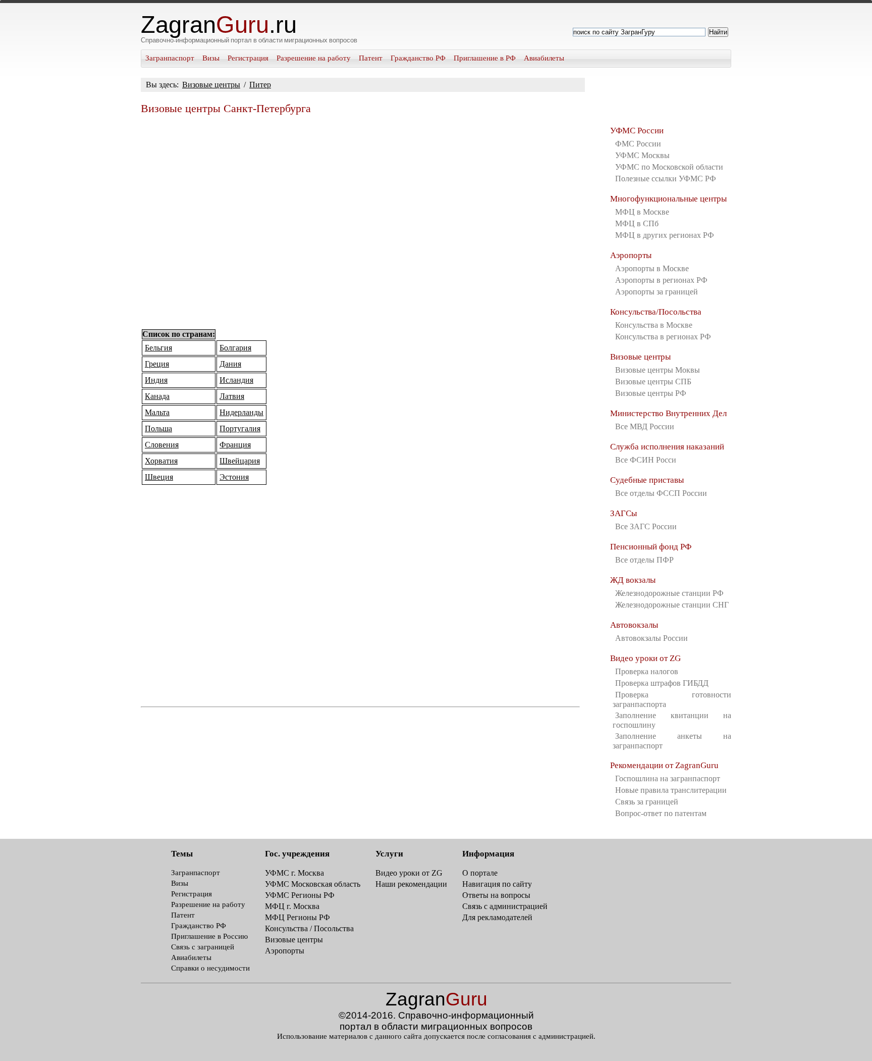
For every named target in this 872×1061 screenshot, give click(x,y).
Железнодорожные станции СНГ (672, 604)
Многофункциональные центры (668, 199)
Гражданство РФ (418, 58)
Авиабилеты (544, 58)
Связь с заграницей (202, 947)
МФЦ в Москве (642, 212)
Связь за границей (646, 801)
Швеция (159, 477)
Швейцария (240, 461)
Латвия (232, 396)
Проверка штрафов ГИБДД (661, 683)
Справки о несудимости (210, 968)
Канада (157, 396)
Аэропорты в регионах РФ (661, 280)
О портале (480, 873)
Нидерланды (241, 412)
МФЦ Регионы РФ (297, 917)
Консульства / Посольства (309, 928)
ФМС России (638, 143)
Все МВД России (644, 426)
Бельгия (158, 347)
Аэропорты (630, 255)
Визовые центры (211, 84)
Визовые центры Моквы (657, 370)
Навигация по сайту (497, 884)
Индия (156, 380)
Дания (230, 364)
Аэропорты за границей (656, 291)
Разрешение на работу (314, 58)
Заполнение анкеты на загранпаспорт (672, 741)
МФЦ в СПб (637, 223)
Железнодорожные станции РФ (669, 593)
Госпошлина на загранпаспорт (667, 778)
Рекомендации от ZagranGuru (664, 765)
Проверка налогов (646, 671)
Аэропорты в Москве (652, 268)
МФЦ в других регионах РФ (664, 235)
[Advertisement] (360, 222)
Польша (158, 428)
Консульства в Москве (653, 325)
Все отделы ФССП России (661, 493)
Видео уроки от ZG (645, 658)
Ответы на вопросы (496, 895)
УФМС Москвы (642, 155)
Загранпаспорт (169, 58)
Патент (371, 58)
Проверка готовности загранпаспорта (672, 699)
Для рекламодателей (497, 917)
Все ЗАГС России (646, 526)
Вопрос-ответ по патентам (660, 813)
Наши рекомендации (411, 884)
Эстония (234, 477)
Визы (211, 58)
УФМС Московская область (312, 884)
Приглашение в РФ (485, 58)
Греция (157, 364)
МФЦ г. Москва (292, 906)
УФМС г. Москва (294, 873)
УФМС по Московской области (669, 167)
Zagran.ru (219, 25)
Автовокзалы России (651, 638)
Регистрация (248, 58)
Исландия (236, 380)
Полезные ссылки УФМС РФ (665, 178)
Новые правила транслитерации (671, 790)
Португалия (240, 428)
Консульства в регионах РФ (663, 336)
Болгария (235, 347)
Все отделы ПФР (644, 559)
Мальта (157, 412)
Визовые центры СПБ (653, 381)
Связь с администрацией (505, 906)
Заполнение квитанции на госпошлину (672, 720)
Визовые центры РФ (650, 393)
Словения (162, 444)
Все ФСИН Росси (645, 460)
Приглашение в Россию (209, 936)
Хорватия (161, 461)
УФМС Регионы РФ (300, 895)
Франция (235, 444)
